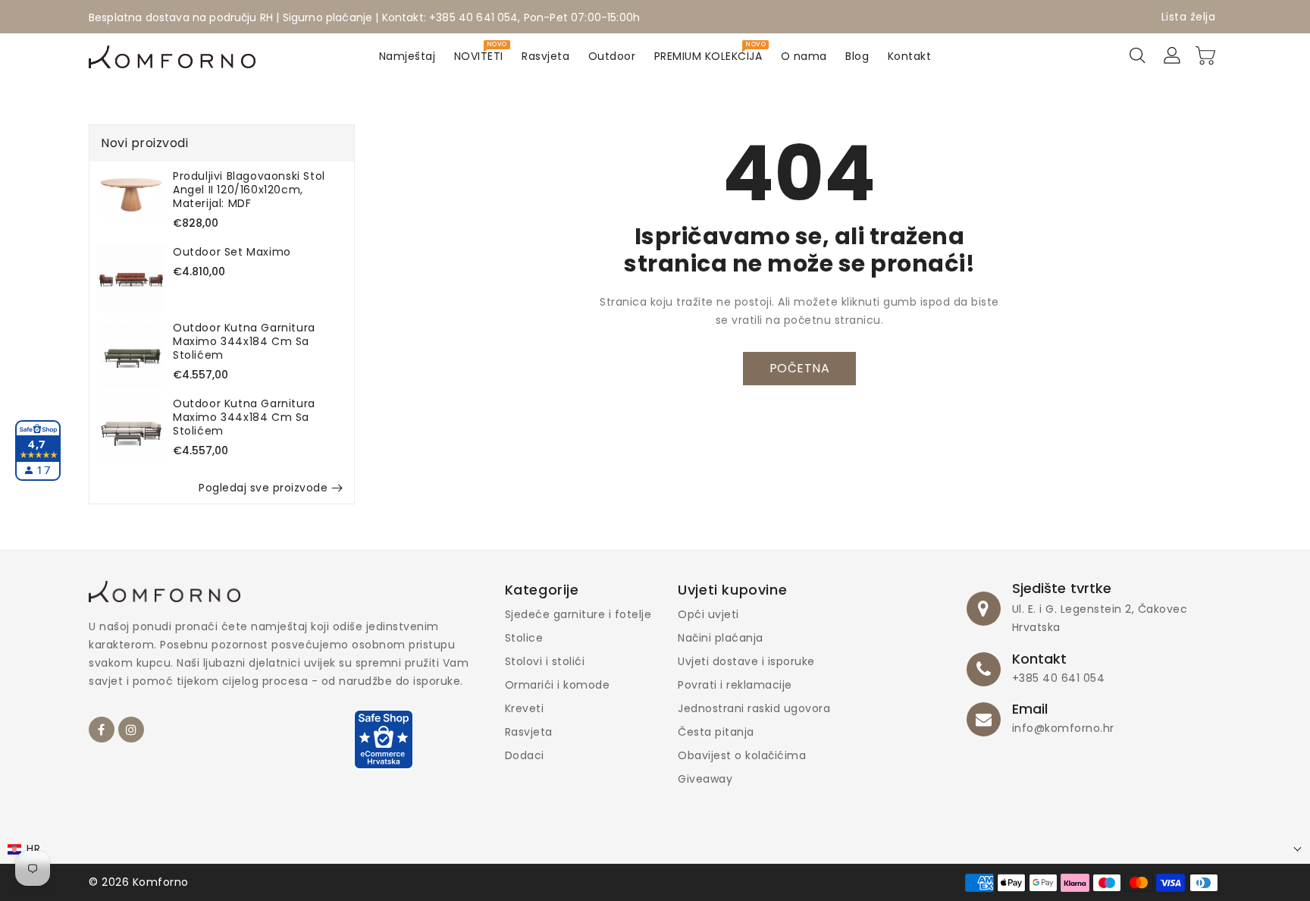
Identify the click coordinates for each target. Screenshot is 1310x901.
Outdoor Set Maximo (232, 252)
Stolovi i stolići (545, 661)
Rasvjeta (529, 731)
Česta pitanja (716, 731)
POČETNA (799, 368)
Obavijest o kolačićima (742, 755)
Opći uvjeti (708, 614)
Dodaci (524, 755)
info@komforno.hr (1063, 728)
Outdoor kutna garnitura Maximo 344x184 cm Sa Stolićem (244, 341)
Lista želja (1188, 16)
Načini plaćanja (720, 637)
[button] (655, 849)
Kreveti (524, 708)
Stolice (524, 637)
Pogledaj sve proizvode (263, 487)
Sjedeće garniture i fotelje (578, 614)
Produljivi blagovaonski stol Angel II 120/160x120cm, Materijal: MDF (249, 189)
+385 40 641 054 (1058, 678)
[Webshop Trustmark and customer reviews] (383, 746)
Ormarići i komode (557, 684)
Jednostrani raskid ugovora (754, 708)
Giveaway (705, 778)
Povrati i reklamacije (735, 684)
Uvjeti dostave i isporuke (746, 661)
